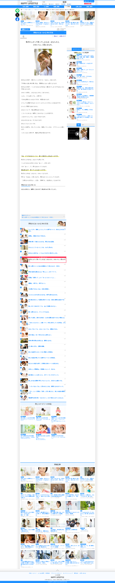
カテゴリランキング (77, 49)
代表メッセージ (32, 573)
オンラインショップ (68, 573)
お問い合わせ (83, 573)
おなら (45, 4)
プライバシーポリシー (56, 573)
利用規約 (48, 573)
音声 (83, 124)
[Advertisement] (43, 144)
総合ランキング (86, 49)
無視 (70, 4)
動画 (79, 124)
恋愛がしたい (31, 9)
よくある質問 (41, 573)
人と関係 (25, 9)
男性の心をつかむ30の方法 (40, 9)
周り (58, 4)
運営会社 (76, 573)
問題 (64, 4)
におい (52, 4)
